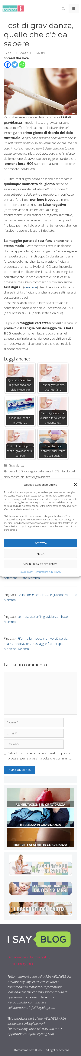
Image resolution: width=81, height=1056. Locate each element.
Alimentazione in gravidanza (40, 804)
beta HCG (16, 471)
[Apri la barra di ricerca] (63, 8)
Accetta (40, 543)
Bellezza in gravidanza (40, 824)
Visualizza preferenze (40, 564)
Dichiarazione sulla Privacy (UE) (29, 957)
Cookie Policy (26, 572)
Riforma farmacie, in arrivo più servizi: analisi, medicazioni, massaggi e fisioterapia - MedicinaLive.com (36, 643)
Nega (40, 553)
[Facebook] (7, 64)
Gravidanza (16, 465)
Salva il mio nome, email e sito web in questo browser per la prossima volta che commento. (40, 755)
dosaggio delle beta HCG (41, 471)
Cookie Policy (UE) (20, 964)
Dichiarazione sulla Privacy (48, 572)
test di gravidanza (38, 477)
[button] (75, 484)
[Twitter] (14, 64)
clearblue (30, 287)
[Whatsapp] (22, 64)
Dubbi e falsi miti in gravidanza (40, 845)
